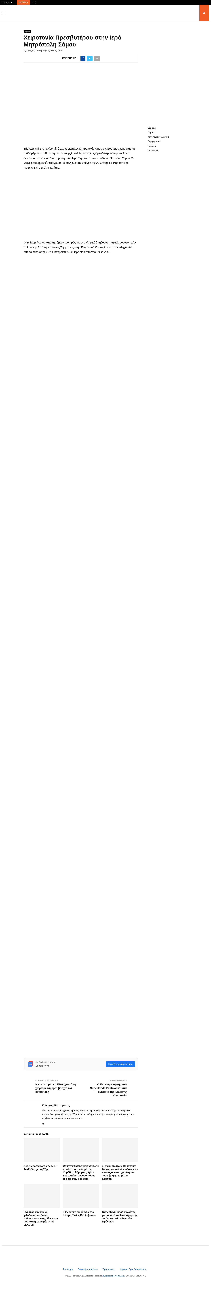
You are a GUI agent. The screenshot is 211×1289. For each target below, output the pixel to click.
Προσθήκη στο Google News (120, 1064)
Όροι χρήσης (109, 1269)
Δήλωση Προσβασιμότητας (133, 1269)
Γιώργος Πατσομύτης (37, 50)
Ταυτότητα (68, 1269)
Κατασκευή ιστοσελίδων (114, 1276)
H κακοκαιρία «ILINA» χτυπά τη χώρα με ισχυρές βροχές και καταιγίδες (55, 1088)
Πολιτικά (152, 146)
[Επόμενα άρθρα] (36, 2)
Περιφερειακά (154, 141)
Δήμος (151, 132)
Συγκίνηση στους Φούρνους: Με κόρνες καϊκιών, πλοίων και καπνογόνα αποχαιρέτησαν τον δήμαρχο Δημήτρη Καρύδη (120, 1172)
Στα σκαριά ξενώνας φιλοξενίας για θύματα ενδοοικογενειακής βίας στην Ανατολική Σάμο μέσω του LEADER (41, 1218)
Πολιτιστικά (153, 150)
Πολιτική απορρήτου (88, 1269)
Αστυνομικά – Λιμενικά (158, 137)
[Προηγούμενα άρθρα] (33, 2)
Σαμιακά (27, 31)
